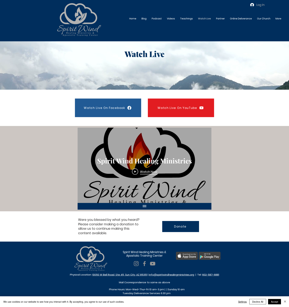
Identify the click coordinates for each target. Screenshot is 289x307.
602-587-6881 (210, 274)
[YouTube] (152, 263)
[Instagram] (136, 263)
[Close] (285, 301)
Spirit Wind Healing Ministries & (144, 252)
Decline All (257, 301)
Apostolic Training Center (144, 256)
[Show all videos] (144, 206)
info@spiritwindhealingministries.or (170, 274)
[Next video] (204, 165)
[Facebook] (144, 263)
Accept (274, 301)
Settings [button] (242, 301)
